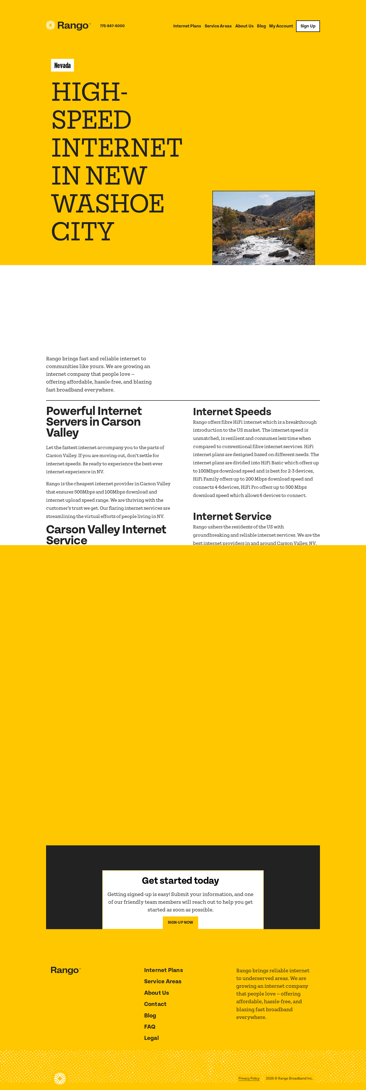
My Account (281, 26)
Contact (155, 1004)
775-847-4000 (112, 26)
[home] (68, 26)
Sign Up (308, 26)
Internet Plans (187, 26)
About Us (244, 26)
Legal (151, 1038)
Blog (261, 26)
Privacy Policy (249, 1079)
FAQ (150, 1026)
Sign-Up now (180, 922)
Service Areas (218, 26)
